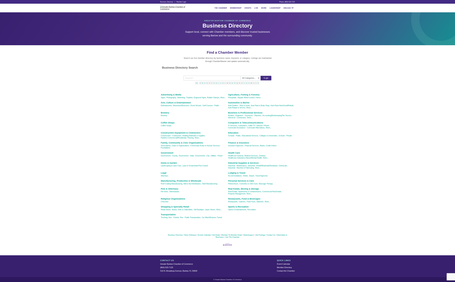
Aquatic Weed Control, (246, 97)
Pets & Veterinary (169, 189)
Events (248, 8)
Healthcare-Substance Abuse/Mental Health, (245, 158)
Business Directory (166, 2)
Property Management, (237, 194)
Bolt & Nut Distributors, (192, 184)
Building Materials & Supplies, (193, 136)
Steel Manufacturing (209, 184)
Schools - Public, (234, 136)
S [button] (241, 83)
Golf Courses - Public (210, 105)
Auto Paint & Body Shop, (260, 105)
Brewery (165, 113)
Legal (163, 173)
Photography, (171, 97)
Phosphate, (232, 97)
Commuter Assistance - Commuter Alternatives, (246, 128)
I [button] (218, 83)
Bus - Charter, (174, 217)
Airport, (252, 176)
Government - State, (186, 156)
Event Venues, (196, 105)
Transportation (168, 214)
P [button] (234, 83)
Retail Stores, (166, 210)
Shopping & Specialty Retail (175, 207)
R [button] (239, 83)
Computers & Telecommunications (245, 123)
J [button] (220, 83)
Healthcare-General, (236, 156)
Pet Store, (164, 191)
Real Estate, (233, 191)
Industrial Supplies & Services (243, 163)
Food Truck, (251, 202)
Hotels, (245, 176)
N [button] (229, 83)
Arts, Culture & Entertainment (176, 102)
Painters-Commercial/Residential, (174, 138)
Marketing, (181, 97)
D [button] (207, 83)
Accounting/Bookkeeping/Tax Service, (277, 115)
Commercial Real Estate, (272, 191)
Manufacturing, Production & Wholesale (181, 181)
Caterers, (242, 202)
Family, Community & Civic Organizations (182, 143)
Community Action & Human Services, (205, 146)
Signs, (163, 97)
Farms (258, 97)
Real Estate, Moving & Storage (243, 189)
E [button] (209, 83)
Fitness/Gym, (233, 184)
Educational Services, (250, 136)
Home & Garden (169, 163)
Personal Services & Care (241, 181)
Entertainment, (166, 105)
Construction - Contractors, (171, 136)
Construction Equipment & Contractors (180, 133)
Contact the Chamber (286, 271)
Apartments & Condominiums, (250, 191)
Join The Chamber (232, 237)
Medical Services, (251, 156)
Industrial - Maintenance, (237, 166)
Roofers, (231, 115)
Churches (164, 202)
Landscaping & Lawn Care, (171, 166)
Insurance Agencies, (236, 146)
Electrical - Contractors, (237, 118)
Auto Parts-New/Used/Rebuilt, (282, 105)
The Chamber (220, 8)
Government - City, (202, 156)
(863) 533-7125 (166, 267)
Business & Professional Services (245, 113)
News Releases (190, 235)
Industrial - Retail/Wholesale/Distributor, (263, 166)
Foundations (165, 148)
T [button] (244, 83)
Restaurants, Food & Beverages (244, 199)
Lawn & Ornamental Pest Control (195, 166)
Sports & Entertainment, (237, 210)
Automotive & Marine (238, 102)
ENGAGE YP (288, 8)
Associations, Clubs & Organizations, (175, 146)
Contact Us (271, 235)
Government (167, 153)
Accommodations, (235, 176)
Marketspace (248, 235)
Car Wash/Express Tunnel (212, 217)
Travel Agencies (261, 176)
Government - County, (169, 156)
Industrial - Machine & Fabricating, (241, 168)
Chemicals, (283, 166)
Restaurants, (233, 202)
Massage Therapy (266, 184)
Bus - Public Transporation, (190, 217)
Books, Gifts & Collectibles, (182, 210)
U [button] (246, 83)
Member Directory (284, 267)
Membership (235, 8)
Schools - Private (285, 136)
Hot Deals (216, 235)
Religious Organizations (173, 199)
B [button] (202, 83)
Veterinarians (174, 191)
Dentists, (262, 156)
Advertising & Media (171, 95)
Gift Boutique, (199, 210)
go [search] (267, 78)
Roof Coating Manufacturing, (172, 184)
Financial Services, (252, 146)
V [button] (248, 83)
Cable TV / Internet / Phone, (258, 126)
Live (256, 8)
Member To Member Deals (231, 235)
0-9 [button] (197, 83)
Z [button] (258, 83)
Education (233, 133)
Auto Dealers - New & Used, (239, 105)
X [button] (253, 83)
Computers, (242, 126)
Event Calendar (283, 264)
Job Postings (260, 235)
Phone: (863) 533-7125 (287, 2)
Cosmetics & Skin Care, (248, 184)
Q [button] (237, 83)
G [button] (214, 83)
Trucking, (164, 217)
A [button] (200, 83)
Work (263, 8)
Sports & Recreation (238, 207)
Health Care (234, 153)
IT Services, (232, 126)
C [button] (204, 83)
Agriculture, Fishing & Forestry (243, 95)
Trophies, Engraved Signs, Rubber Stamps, (203, 97)
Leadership (275, 8)
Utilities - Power (217, 156)
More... (223, 97)
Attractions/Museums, (181, 105)
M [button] (227, 83)
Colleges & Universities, (268, 136)
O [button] (232, 83)
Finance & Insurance (238, 143)
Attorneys (164, 176)
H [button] (216, 83)
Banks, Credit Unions (268, 146)
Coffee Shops (168, 123)
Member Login (181, 2)
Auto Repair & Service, (237, 108)
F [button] (211, 83)
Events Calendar (204, 235)
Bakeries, (260, 202)
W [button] (251, 83)
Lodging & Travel (236, 173)
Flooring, (190, 138)
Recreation (251, 210)
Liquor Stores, (210, 210)
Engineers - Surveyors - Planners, (248, 115)
